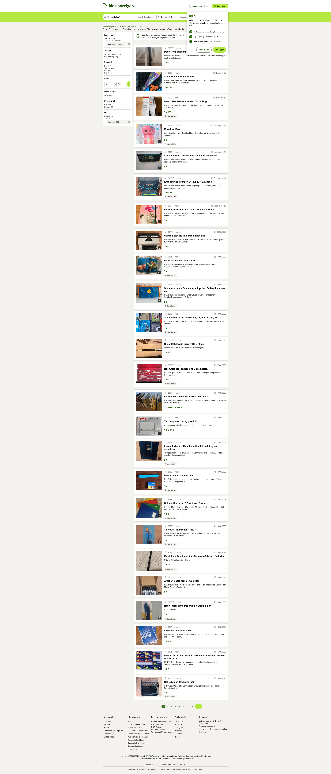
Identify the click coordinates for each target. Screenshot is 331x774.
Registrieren (204, 49)
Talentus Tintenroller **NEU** (180, 529)
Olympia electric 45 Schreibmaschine (184, 235)
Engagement (109, 733)
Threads (178, 730)
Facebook (179, 721)
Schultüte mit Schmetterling (179, 76)
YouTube (178, 724)
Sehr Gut (107, 68)
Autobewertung (205, 732)
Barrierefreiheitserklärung (137, 736)
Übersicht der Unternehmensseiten (213, 729)
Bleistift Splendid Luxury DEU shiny (184, 343)
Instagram (179, 727)
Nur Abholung (109, 57)
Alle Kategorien (109, 39)
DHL (106, 105)
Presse (106, 727)
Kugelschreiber (175, 769)
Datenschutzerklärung (136, 740)
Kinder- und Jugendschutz (138, 733)
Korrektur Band (172, 129)
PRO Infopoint (157, 724)
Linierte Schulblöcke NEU (178, 630)
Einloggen (219, 49)
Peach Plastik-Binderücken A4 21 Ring (185, 101)
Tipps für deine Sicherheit (137, 724)
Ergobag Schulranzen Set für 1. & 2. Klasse (188, 181)
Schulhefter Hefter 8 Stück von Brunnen (186, 503)
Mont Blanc (141, 769)
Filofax (166, 769)
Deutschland (108, 116)
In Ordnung (108, 73)
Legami (160, 769)
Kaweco (154, 769)
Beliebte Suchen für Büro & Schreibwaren (210, 722)
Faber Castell (198, 769)
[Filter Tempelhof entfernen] (129, 122)
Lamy (190, 769)
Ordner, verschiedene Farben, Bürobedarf (187, 396)
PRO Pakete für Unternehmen (158, 728)
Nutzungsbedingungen (136, 746)
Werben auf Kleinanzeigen (162, 732)
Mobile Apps (109, 736)
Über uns (107, 721)
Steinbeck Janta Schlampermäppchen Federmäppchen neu (194, 290)
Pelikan (184, 769)
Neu (105, 66)
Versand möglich (110, 54)
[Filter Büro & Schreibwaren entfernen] (129, 44)
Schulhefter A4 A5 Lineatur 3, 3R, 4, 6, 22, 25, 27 (190, 317)
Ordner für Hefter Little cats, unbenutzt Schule (189, 209)
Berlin (108, 118)
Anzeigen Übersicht (207, 726)
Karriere (107, 724)
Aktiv (106, 95)
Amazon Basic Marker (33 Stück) (182, 580)
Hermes (107, 107)
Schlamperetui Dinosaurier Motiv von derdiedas (190, 155)
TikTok (177, 736)
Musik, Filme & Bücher (113, 41)
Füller (148, 769)
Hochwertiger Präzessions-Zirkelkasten (186, 368)
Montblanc (132, 769)
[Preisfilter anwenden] (128, 84)
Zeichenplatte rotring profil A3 (180, 421)
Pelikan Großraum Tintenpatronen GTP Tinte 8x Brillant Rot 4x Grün (194, 657)
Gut (105, 70)
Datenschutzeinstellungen (138, 743)
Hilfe (129, 721)
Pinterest (178, 733)
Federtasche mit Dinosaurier (180, 260)
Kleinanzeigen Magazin (113, 730)
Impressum (132, 749)
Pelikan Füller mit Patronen (179, 475)
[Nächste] (198, 706)
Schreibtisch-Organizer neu (179, 681)
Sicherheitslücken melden (137, 730)
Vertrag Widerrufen (135, 727)
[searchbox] (121, 17)
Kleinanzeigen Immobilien (161, 721)
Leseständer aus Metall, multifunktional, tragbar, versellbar (191, 448)
